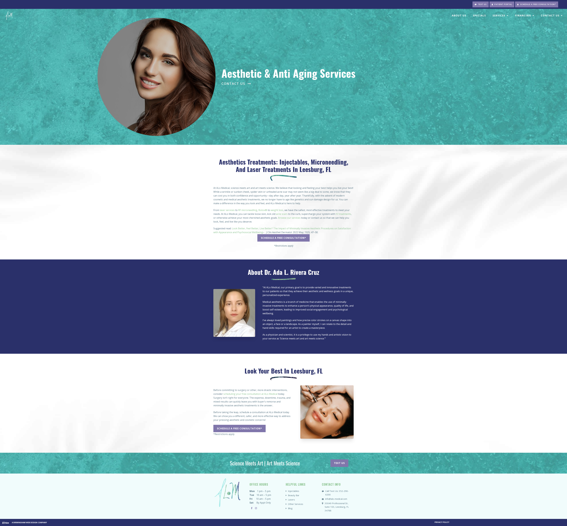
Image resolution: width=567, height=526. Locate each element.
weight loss (277, 210)
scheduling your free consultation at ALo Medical (250, 394)
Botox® (262, 210)
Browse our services (289, 217)
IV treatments (343, 214)
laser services (227, 210)
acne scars (281, 214)
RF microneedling (247, 210)
